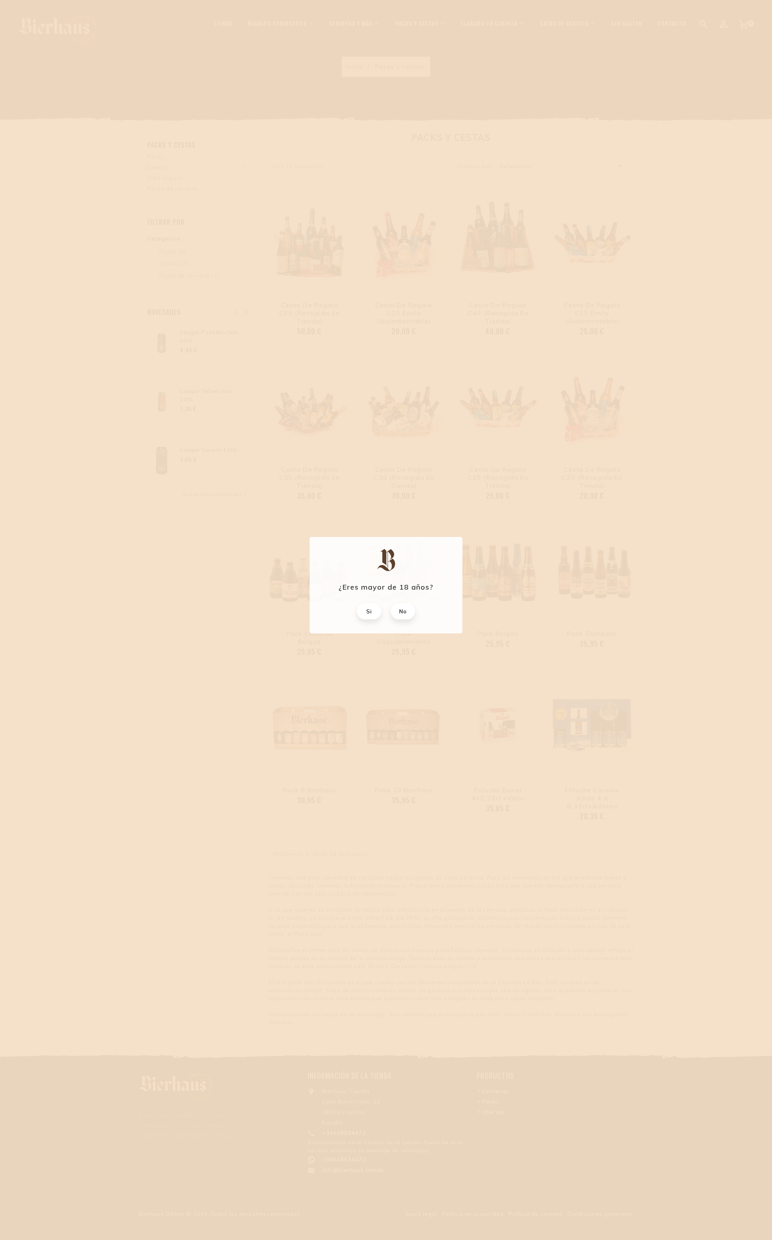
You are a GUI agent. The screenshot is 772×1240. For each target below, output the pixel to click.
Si (369, 611)
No (403, 611)
